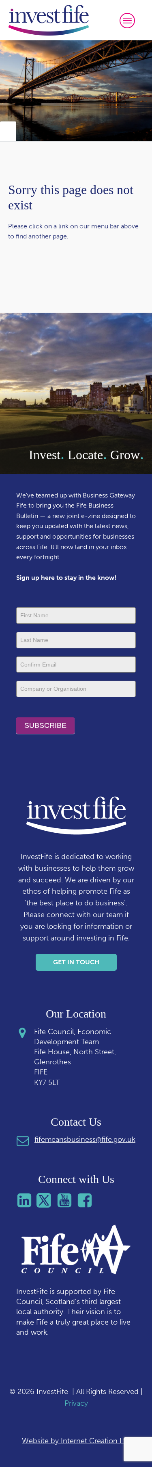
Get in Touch (76, 962)
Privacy (76, 1403)
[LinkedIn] (26, 1200)
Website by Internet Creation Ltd (76, 1440)
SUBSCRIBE (45, 725)
